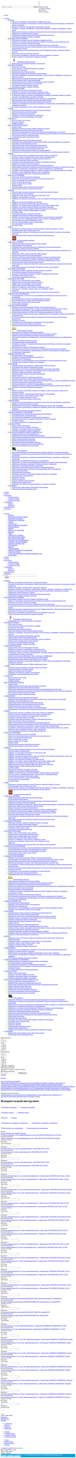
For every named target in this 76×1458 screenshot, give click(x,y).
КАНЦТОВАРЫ (13, 138)
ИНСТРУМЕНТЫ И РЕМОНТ (18, 125)
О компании (8, 502)
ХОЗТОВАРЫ (12, 364)
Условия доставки (13, 499)
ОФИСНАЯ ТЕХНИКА (16, 242)
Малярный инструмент (12, 1095)
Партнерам (7, 1428)
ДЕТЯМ (10, 108)
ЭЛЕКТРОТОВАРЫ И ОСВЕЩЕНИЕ (20, 412)
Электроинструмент (33, 1096)
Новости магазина (9, 1071)
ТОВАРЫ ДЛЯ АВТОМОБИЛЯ (18, 294)
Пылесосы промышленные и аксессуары (32, 1095)
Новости (11, 504)
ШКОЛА (11, 389)
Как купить (8, 495)
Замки (3, 1095)
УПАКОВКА (12, 485)
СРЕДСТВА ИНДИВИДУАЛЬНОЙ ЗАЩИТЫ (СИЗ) (25, 432)
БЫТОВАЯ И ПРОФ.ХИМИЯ (18, 38)
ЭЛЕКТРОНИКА (13, 400)
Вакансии (11, 505)
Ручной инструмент (21, 1096)
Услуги (6, 494)
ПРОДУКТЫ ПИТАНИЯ (16, 278)
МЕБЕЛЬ (11, 190)
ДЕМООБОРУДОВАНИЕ (16, 88)
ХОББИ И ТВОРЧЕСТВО (16, 354)
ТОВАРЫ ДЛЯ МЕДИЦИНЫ (17, 305)
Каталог (7, 18)
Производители (9, 507)
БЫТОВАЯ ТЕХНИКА (15, 65)
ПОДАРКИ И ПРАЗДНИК (16, 268)
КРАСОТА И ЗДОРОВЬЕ (16, 175)
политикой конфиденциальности (51, 1454)
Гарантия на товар (14, 500)
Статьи (6, 1440)
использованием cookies (32, 1454)
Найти (7, 577)
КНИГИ (10, 153)
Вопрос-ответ (8, 1441)
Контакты (7, 509)
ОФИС (10, 227)
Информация (5, 1419)
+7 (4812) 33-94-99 (44, 8)
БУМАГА (11, 20)
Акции (6, 492)
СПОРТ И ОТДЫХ (14, 424)
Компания (4, 1417)
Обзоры (6, 1445)
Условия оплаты (13, 497)
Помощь (3, 1420)
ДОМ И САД (12, 118)
